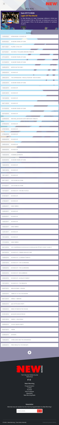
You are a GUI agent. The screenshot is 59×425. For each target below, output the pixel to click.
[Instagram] (30, 380)
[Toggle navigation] (4, 3)
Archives (29, 389)
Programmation (29, 386)
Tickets (23, 27)
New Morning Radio (29, 395)
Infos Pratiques (29, 391)
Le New (29, 388)
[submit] (39, 411)
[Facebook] (28, 380)
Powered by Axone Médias (49, 422)
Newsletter (29, 393)
